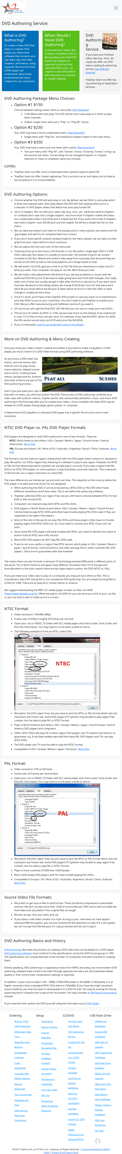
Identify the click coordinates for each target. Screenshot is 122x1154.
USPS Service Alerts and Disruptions (21, 1115)
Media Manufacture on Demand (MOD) (76, 1134)
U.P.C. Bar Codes (49, 1089)
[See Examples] (80, 110)
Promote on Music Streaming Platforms (49, 1106)
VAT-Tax (45, 1095)
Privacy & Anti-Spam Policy (65, 1152)
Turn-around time (23, 1094)
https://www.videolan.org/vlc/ (21, 593)
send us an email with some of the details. (60, 324)
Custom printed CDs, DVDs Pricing (75, 1057)
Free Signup (47, 1021)
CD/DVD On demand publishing (74, 1083)
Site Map (99, 1130)
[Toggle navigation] (116, 8)
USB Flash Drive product (103, 992)
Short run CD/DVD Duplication (74, 1098)
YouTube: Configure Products (46, 1058)
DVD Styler (93, 1003)
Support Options (49, 1027)
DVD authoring (12, 949)
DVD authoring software (18, 953)
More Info (29, 444)
